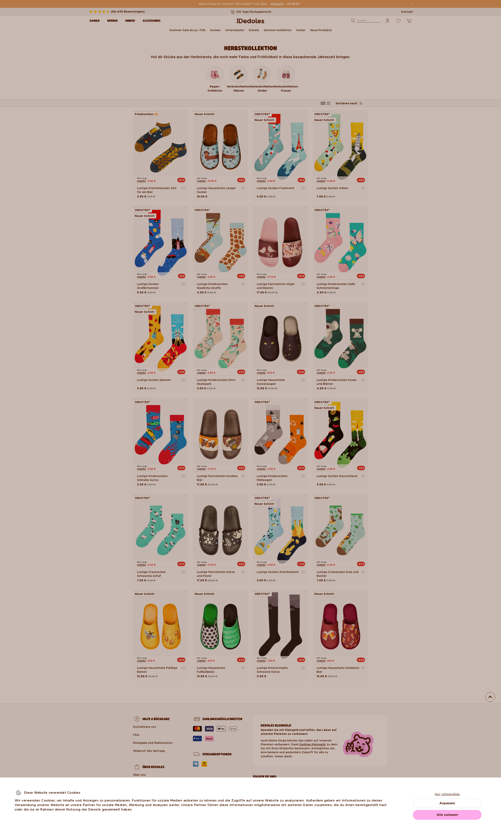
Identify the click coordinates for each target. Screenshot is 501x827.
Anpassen (447, 803)
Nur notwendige (447, 794)
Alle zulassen (447, 815)
